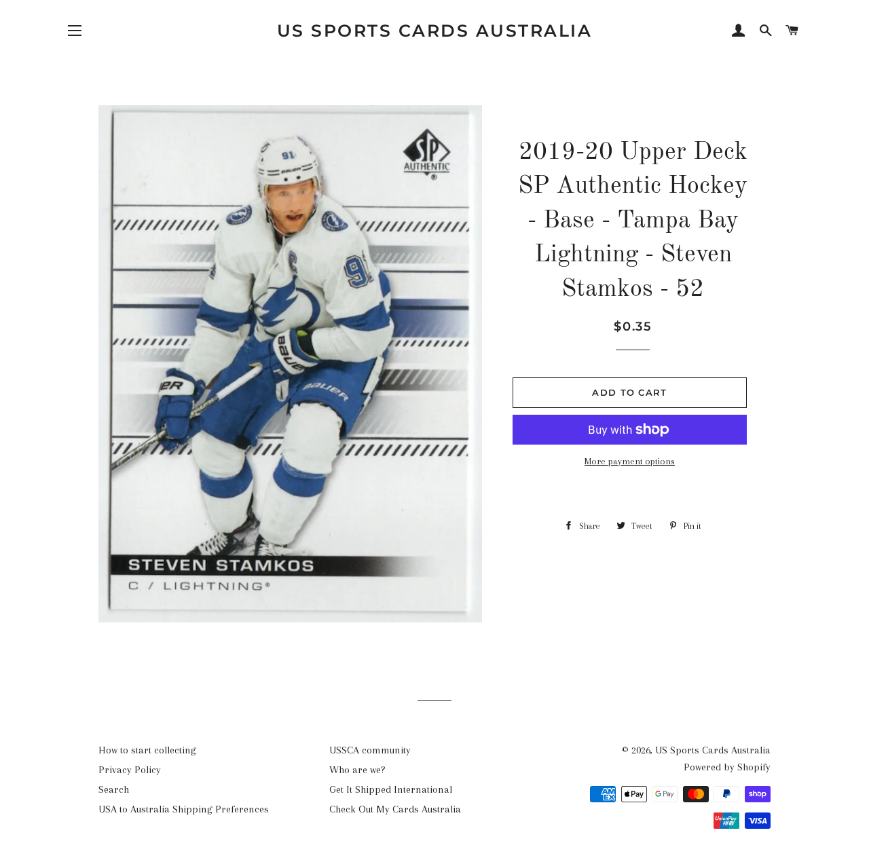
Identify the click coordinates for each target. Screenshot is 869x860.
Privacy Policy (129, 770)
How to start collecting (147, 750)
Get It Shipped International (390, 789)
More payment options (630, 461)
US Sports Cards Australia (435, 30)
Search (113, 789)
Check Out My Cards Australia (395, 809)
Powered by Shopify (727, 767)
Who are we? (357, 770)
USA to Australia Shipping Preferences (183, 809)
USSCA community (370, 750)
